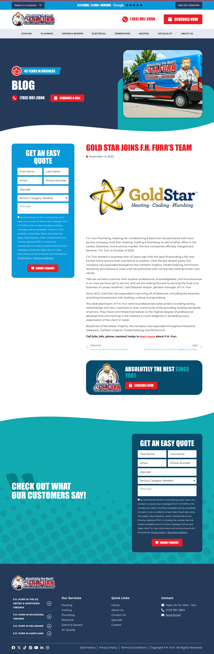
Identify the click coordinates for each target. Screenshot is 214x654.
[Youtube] (36, 647)
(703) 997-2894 (142, 18)
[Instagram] (47, 647)
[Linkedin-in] (42, 647)
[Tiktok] (24, 647)
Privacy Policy (24, 258)
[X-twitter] (19, 647)
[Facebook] (13, 647)
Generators (122, 33)
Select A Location (26, 5)
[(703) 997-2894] (125, 19)
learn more (147, 336)
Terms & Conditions (43, 258)
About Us (187, 33)
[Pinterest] (30, 647)
